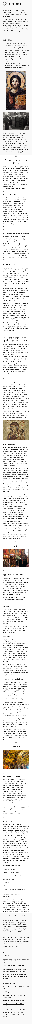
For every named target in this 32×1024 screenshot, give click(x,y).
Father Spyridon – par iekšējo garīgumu (14, 1009)
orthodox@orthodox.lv (19, 965)
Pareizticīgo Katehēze (9, 983)
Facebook (17, 946)
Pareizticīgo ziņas (8, 992)
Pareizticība (14, 3)
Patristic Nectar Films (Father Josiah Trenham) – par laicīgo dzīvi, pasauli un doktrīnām (14, 1014)
